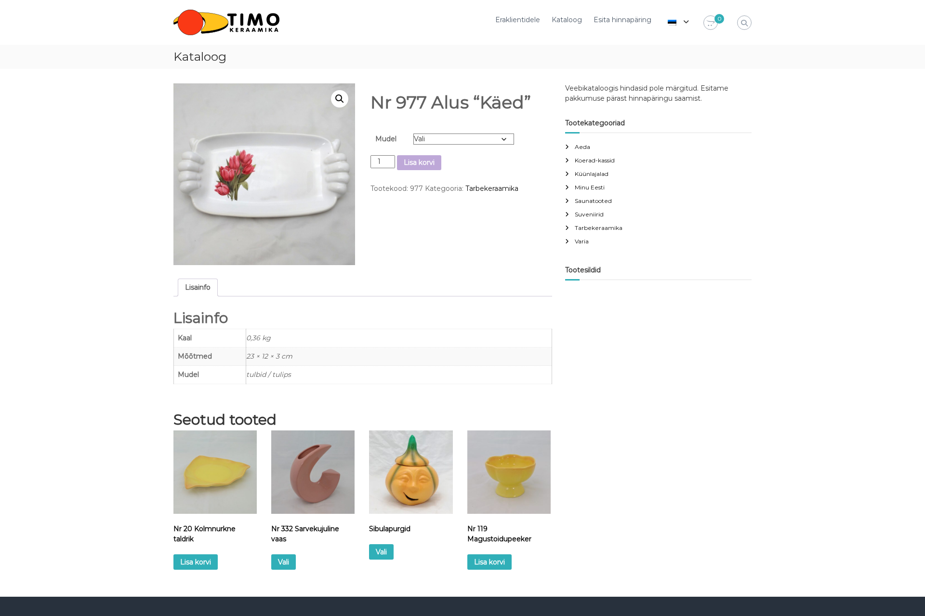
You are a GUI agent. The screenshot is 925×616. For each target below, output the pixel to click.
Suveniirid (589, 214)
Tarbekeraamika (491, 188)
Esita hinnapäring (622, 19)
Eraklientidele (517, 19)
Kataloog (567, 19)
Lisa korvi (419, 162)
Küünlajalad (591, 173)
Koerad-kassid (595, 160)
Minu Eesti (590, 187)
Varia (582, 241)
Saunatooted (593, 200)
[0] (710, 23)
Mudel (385, 138)
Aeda (582, 146)
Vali (283, 562)
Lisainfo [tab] (198, 287)
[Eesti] (672, 21)
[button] (339, 98)
